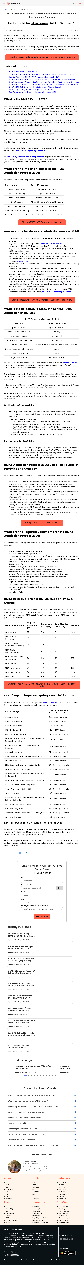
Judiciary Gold (37, 1209)
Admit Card (25, 23)
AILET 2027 (62, 1194)
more (74, 1171)
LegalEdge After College (40, 1218)
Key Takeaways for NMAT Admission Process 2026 (32, 92)
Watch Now (42, 916)
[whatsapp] (13, 854)
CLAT (7, 1183)
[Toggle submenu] (76, 23)
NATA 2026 (62, 1189)
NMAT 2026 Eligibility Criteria (30, 150)
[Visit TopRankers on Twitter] (69, 1240)
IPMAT (8, 1187)
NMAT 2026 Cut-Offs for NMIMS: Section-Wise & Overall (35, 87)
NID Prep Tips (63, 1216)
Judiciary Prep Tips (65, 1218)
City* (23, 899)
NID (7, 1194)
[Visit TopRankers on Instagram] (66, 1240)
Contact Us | (49, 1260)
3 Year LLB (9, 1199)
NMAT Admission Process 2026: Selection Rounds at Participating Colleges (44, 82)
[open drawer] (4, 3)
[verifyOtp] (59, 888)
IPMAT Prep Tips (64, 1211)
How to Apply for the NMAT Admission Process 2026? (34, 77)
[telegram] (19, 854)
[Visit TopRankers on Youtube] (61, 1240)
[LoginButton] (80, 3)
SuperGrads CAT (38, 1220)
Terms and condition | (11, 1260)
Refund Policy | (38, 1260)
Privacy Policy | (26, 1260)
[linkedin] (25, 854)
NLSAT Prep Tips (64, 1222)
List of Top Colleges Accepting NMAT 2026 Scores (32, 89)
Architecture (10, 1213)
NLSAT (8, 1222)
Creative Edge (37, 1213)
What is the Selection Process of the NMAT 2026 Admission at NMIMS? (42, 79)
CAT (7, 1196)
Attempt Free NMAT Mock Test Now (42, 522)
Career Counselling (12, 1220)
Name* (23, 877)
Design (8, 1216)
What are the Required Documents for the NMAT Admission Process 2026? (44, 84)
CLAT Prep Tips (63, 1206)
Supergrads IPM (37, 1211)
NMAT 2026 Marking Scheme (56, 291)
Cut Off (53, 23)
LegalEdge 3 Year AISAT (40, 1222)
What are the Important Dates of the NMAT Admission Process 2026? (42, 74)
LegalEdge (35, 1206)
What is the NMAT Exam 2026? (23, 72)
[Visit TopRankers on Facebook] (63, 1240)
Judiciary (9, 1185)
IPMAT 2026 (62, 1185)
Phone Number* (26, 884)
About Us (59, 1260)
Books (68, 23)
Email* (23, 892)
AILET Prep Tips (63, 1209)
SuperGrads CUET (38, 1216)
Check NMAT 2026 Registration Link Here (42, 222)
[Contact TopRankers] (73, 3)
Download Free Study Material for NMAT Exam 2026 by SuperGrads (42, 57)
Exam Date (13, 23)
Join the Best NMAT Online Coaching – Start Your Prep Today (42, 300)
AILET (34, 1185)
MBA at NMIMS (50, 702)
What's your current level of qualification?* (35, 906)
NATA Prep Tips (63, 1213)
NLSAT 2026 (62, 1199)
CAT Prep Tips (63, 1220)
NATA (7, 1192)
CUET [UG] (9, 1189)
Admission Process (39, 23)
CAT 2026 (62, 1196)
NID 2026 (62, 1192)
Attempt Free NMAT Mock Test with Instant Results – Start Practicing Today (42, 685)
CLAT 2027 (62, 1183)
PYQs (61, 23)
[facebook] (7, 854)
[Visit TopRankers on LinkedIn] (72, 1240)
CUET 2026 (62, 1187)
